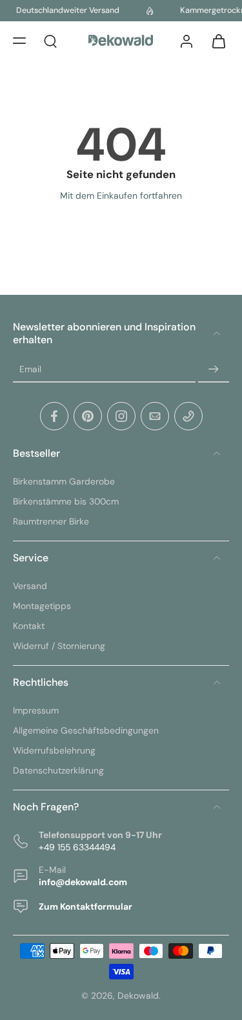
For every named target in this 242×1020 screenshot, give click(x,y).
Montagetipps (42, 606)
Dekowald (138, 995)
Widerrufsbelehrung (54, 750)
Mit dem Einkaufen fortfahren (121, 195)
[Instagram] (121, 416)
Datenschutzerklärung (58, 770)
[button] (19, 41)
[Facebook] (54, 416)
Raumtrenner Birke (51, 521)
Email (30, 369)
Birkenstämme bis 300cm (66, 501)
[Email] (155, 416)
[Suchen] (50, 41)
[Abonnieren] (213, 370)
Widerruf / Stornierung (59, 646)
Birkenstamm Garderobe (64, 481)
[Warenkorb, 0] (215, 40)
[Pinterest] (88, 416)
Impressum (36, 710)
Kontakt (29, 626)
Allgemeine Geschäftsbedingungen (86, 730)
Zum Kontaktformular (85, 906)
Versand (30, 586)
